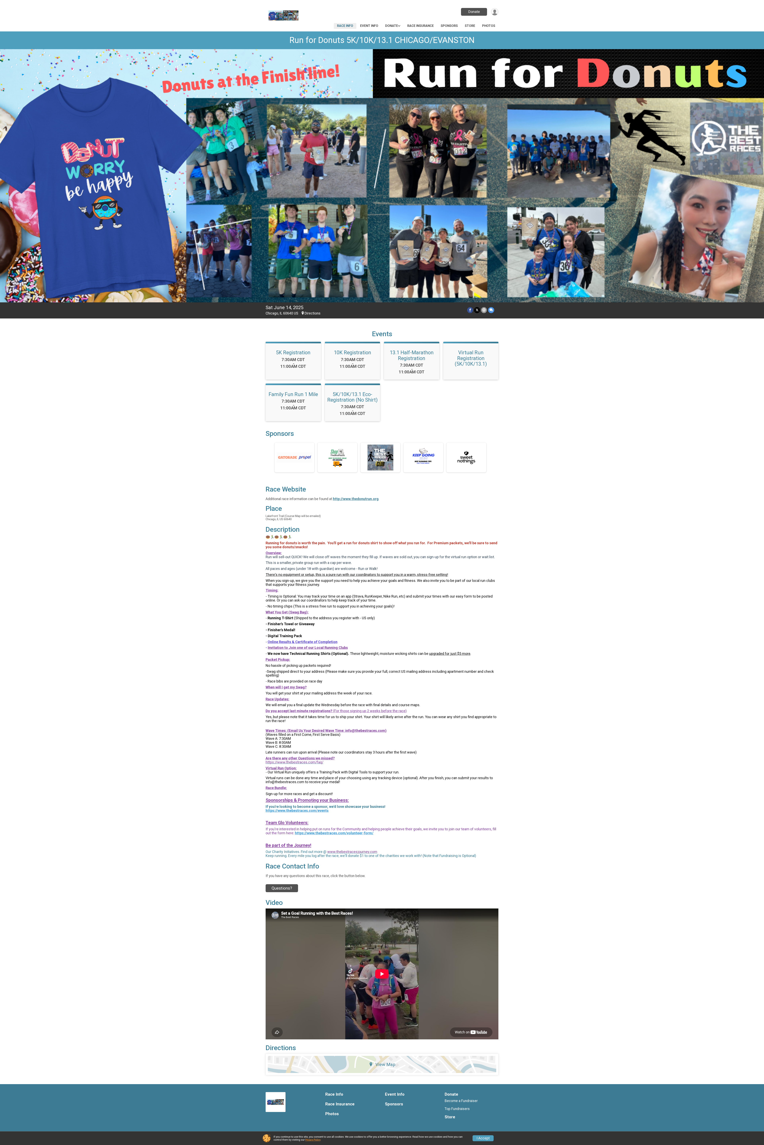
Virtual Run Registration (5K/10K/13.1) (471, 358)
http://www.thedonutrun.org (355, 499)
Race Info (345, 26)
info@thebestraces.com (365, 730)
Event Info (369, 26)
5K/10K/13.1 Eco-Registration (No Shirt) (352, 397)
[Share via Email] (484, 310)
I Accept (483, 1138)
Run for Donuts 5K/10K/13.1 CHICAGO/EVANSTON (382, 40)
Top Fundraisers (457, 1109)
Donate (474, 12)
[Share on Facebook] (470, 310)
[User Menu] (494, 12)
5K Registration (293, 352)
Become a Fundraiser (461, 1101)
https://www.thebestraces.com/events (297, 810)
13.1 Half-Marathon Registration (412, 355)
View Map (385, 1064)
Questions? (282, 888)
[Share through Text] (491, 310)
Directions (313, 313)
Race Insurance (420, 26)
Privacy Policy (312, 1139)
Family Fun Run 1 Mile (293, 394)
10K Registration (352, 352)
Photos (488, 26)
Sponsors (449, 26)
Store (470, 26)
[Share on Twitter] (477, 310)
